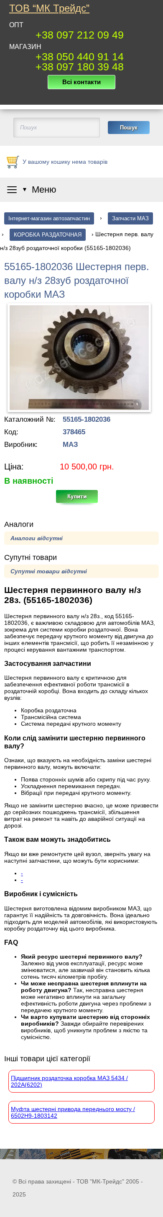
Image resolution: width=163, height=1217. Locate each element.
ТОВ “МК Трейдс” (49, 8)
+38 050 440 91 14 (80, 56)
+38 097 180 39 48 (80, 66)
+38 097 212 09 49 (80, 35)
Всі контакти (81, 81)
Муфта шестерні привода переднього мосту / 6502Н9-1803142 (73, 1112)
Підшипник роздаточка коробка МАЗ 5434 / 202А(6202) (69, 1081)
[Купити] (81, 499)
